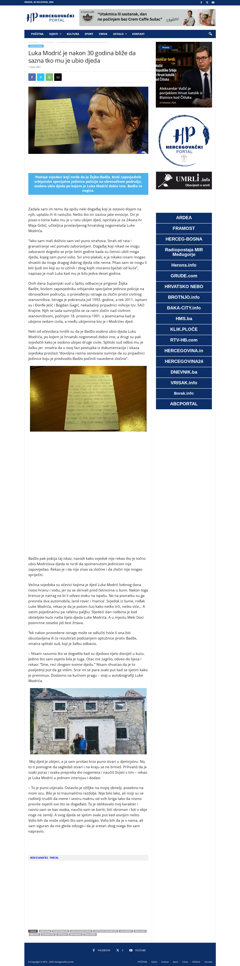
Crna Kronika (47, 42)
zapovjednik (75, 934)
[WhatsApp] (49, 77)
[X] (207, 2)
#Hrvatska (45, 931)
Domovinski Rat (60, 931)
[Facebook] (201, 2)
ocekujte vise (48, 934)
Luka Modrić (126, 931)
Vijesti (53, 34)
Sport (89, 34)
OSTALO (118, 34)
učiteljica (62, 934)
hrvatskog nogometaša (105, 931)
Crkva (103, 34)
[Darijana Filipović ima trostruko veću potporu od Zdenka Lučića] (184, 75)
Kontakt (138, 34)
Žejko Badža (90, 934)
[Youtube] (213, 2)
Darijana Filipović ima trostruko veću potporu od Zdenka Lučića (181, 93)
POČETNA (37, 34)
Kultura (73, 34)
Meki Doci (34, 934)
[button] (210, 34)
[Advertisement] (88, 163)
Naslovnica (33, 42)
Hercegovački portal (81, 931)
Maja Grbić (140, 931)
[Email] (58, 77)
